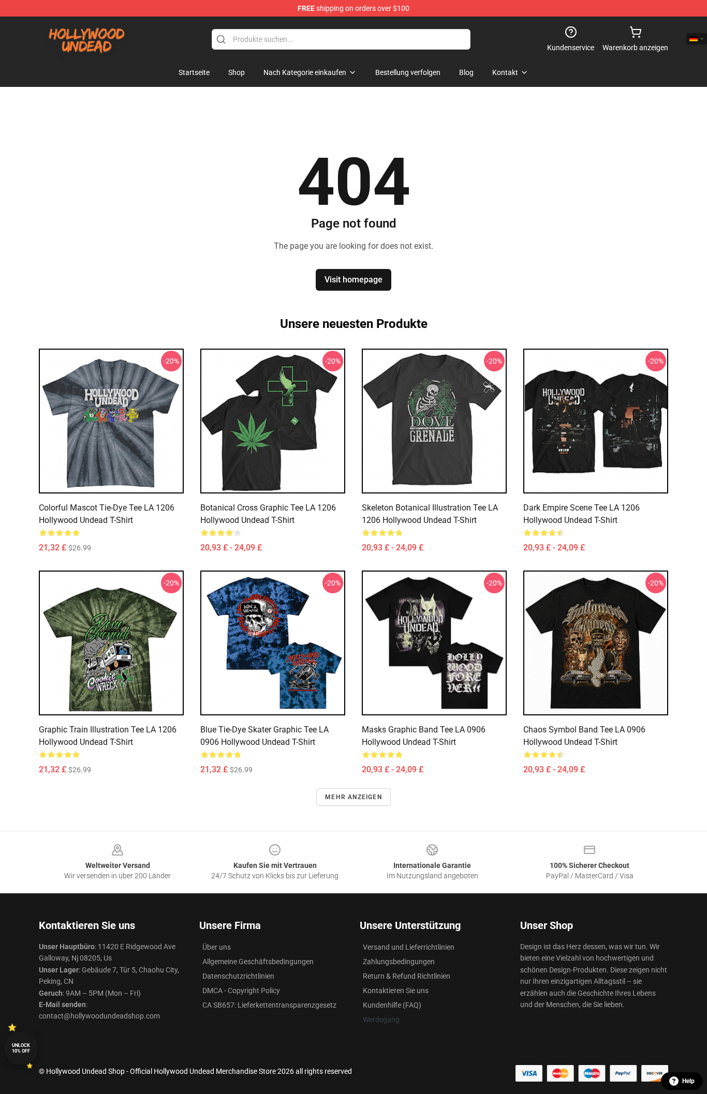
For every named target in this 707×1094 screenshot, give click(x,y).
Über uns (216, 947)
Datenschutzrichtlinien (238, 976)
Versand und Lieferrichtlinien (408, 947)
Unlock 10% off (21, 1048)
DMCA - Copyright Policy (241, 990)
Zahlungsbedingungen (399, 961)
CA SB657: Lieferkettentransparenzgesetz (269, 1005)
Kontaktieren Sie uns (396, 990)
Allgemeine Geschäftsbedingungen (258, 961)
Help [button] (688, 1081)
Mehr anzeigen (353, 797)
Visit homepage (353, 279)
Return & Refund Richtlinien (406, 976)
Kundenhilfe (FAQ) (392, 1005)
